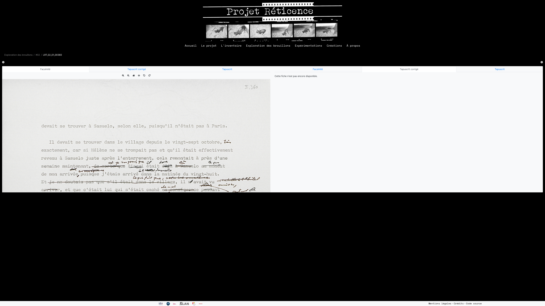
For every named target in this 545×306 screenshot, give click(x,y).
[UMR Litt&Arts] (176, 303)
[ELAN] (185, 303)
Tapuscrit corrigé (136, 69)
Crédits (459, 303)
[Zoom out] (128, 75)
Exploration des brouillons (268, 45)
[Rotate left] (144, 75)
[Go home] (133, 75)
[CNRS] (169, 303)
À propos (353, 45)
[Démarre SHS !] (195, 303)
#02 (38, 54)
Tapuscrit (227, 69)
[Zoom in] (123, 75)
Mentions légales (440, 303)
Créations (334, 45)
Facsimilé (45, 69)
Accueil (191, 45)
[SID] (201, 303)
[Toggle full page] (139, 75)
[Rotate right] (149, 75)
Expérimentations (308, 45)
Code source (474, 303)
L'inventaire (231, 45)
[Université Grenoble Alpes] (162, 303)
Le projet (209, 45)
